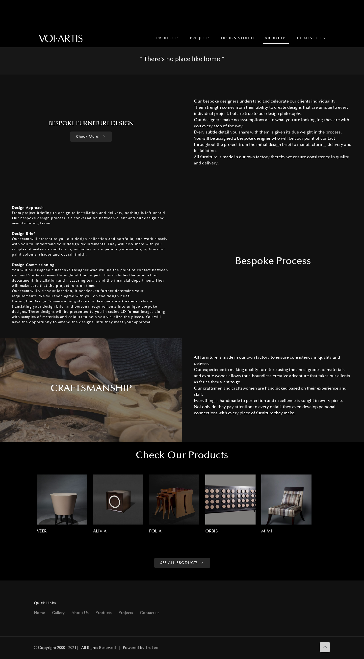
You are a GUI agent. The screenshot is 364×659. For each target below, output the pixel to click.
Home (39, 613)
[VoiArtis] (61, 38)
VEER (42, 531)
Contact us (149, 613)
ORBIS (211, 531)
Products (104, 613)
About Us (80, 613)
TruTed (151, 648)
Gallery (58, 613)
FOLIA (155, 531)
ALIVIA (99, 531)
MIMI (266, 531)
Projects (126, 613)
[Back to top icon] (325, 647)
